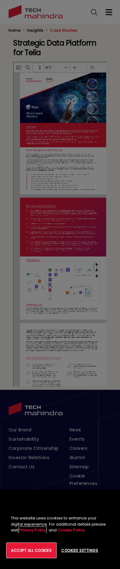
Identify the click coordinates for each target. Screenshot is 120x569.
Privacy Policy (32, 530)
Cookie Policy (71, 530)
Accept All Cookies (31, 550)
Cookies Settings (79, 550)
